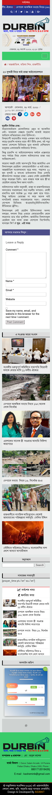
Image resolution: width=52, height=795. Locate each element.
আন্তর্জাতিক (14, 64)
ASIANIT (40, 791)
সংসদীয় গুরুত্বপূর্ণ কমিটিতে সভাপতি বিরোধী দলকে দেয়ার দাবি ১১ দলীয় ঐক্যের (25, 369)
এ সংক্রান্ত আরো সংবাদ (26, 334)
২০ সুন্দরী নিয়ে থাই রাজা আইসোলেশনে (22, 72)
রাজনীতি (36, 64)
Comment (12, 249)
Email (10, 290)
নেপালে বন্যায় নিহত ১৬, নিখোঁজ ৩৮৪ (23, 480)
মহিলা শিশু (26, 64)
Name (10, 281)
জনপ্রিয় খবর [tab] (27, 595)
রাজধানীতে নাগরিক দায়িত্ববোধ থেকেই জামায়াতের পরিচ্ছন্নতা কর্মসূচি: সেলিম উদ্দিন (25, 516)
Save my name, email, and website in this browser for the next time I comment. (22, 314)
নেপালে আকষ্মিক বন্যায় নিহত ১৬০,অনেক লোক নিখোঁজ (24, 405)
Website (10, 299)
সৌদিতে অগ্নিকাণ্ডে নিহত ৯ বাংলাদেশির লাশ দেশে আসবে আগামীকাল (25, 549)
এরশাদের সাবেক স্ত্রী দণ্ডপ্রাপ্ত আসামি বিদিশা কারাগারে (25, 442)
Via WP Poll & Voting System (37, 713)
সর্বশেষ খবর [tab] (28, 590)
